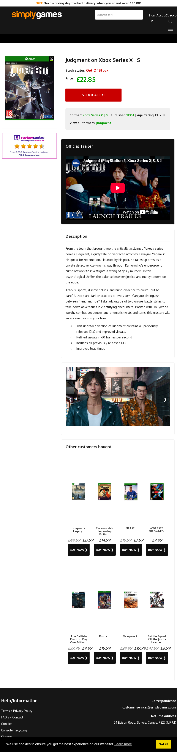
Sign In (152, 18)
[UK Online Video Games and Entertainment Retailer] (37, 15)
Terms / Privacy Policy (16, 711)
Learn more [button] (123, 744)
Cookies (6, 724)
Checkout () (170, 18)
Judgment (103, 123)
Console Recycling (14, 730)
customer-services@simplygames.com (149, 707)
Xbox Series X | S (95, 115)
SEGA (130, 115)
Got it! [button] (163, 744)
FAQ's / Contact (12, 717)
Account (161, 15)
